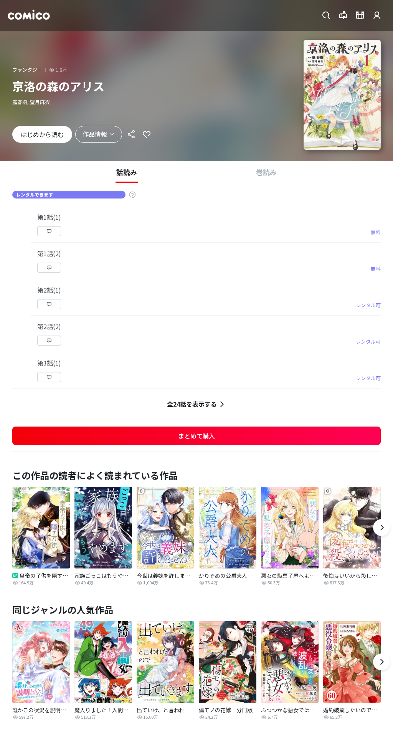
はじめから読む (42, 134)
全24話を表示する (192, 404)
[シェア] (131, 134)
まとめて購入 (196, 435)
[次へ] (381, 527)
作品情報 (95, 134)
